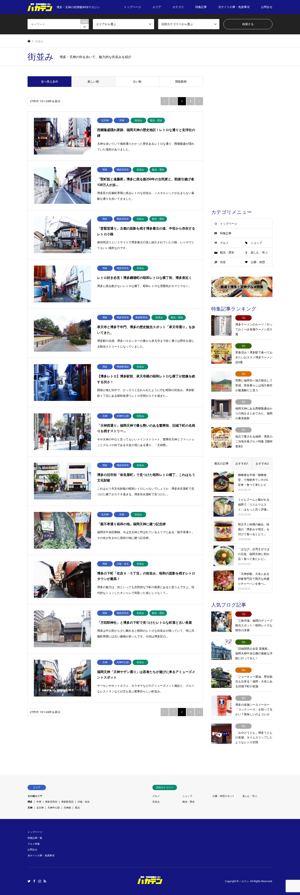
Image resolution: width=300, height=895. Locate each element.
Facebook (34, 881)
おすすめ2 (262, 463)
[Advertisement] (241, 137)
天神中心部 (54, 807)
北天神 (40, 807)
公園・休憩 (258, 262)
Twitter (29, 881)
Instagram (39, 881)
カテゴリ (178, 7)
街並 (223, 262)
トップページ (132, 7)
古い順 (137, 81)
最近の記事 (221, 463)
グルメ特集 (34, 844)
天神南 (67, 807)
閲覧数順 (181, 81)
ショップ (256, 243)
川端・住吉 (83, 801)
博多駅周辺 (67, 801)
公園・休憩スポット (223, 796)
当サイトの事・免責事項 (234, 7)
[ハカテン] (150, 881)
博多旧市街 (51, 801)
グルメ (224, 243)
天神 (30, 807)
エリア (156, 7)
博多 (30, 801)
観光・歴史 (227, 252)
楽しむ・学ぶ (259, 252)
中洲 (38, 801)
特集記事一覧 (35, 838)
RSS (44, 881)
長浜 (77, 807)
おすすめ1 (241, 463)
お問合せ (266, 7)
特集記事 (201, 7)
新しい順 (93, 81)
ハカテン (244, 881)
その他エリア (35, 796)
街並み (156, 801)
